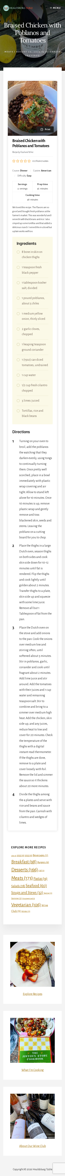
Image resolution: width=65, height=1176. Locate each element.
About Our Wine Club (32, 1146)
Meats (9, 52)
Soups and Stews (27, 892)
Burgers (43, 862)
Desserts (24, 869)
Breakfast (24, 861)
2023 (28, 855)
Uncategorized (28, 898)
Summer (16, 898)
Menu (57, 8)
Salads (18, 886)
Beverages (40, 855)
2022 (20, 855)
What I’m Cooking (32, 1070)
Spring (48, 893)
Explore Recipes (32, 994)
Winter (25, 911)
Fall (41, 870)
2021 (13, 856)
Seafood (36, 885)
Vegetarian (26, 904)
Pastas (40, 878)
